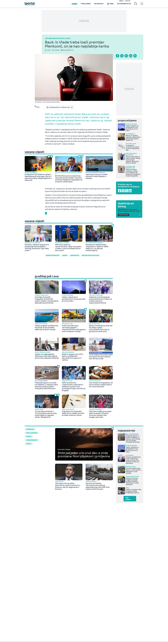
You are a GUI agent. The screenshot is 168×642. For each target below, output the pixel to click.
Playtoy (127, 0)
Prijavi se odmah (123, 214)
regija (29, 436)
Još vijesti (128, 499)
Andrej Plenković (52, 255)
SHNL (112, 4)
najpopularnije (126, 430)
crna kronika (32, 440)
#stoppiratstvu (124, 4)
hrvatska (30, 429)
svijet (29, 443)
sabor (64, 255)
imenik (121, 0)
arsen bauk (74, 255)
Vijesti (74, 4)
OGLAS (84, 21)
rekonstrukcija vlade (90, 255)
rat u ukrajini (32, 433)
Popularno (86, 4)
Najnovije (98, 4)
